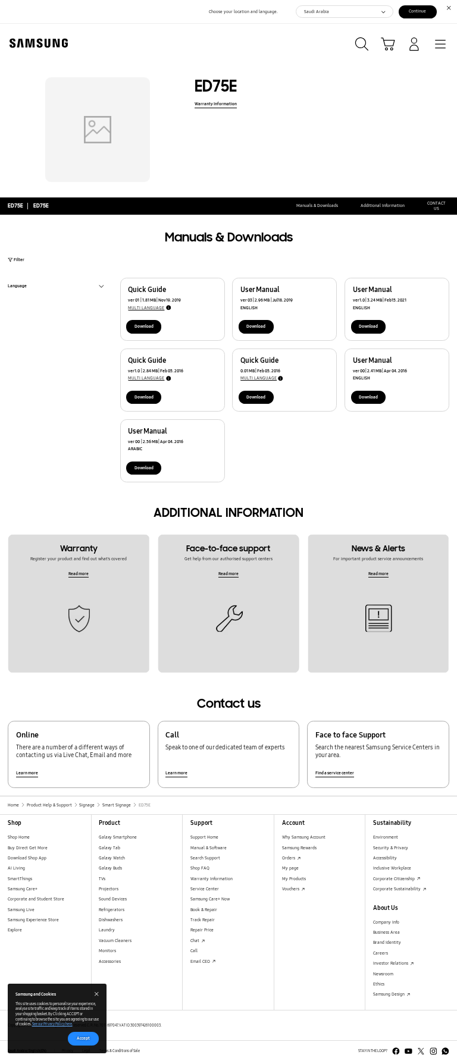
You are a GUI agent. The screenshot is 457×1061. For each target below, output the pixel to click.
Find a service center (334, 773)
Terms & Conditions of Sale (119, 1051)
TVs (102, 878)
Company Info (386, 922)
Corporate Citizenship (394, 878)
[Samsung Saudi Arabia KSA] (36, 43)
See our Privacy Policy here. (52, 1024)
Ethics (378, 984)
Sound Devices (113, 899)
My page (290, 868)
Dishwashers (111, 919)
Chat (195, 940)
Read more (78, 573)
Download (144, 326)
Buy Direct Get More (28, 847)
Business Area (386, 932)
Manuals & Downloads (317, 205)
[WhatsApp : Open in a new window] (445, 1051)
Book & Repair (203, 909)
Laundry (107, 930)
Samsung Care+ (22, 889)
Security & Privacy (390, 847)
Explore (15, 930)
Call (194, 950)
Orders (289, 858)
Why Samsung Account (303, 837)
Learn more (27, 773)
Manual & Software (208, 847)
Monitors (107, 950)
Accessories (110, 961)
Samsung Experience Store (33, 919)
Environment (385, 837)
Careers (380, 953)
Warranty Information (216, 103)
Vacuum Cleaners (115, 940)
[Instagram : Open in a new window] (433, 1051)
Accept (83, 1038)
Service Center (204, 889)
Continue (417, 11)
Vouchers (291, 889)
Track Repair (202, 919)
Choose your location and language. (243, 11)
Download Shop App (27, 858)
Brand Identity (387, 942)
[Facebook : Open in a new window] (396, 1051)
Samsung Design (389, 994)
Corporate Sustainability (397, 889)
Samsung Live (21, 909)
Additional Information (383, 205)
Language (17, 287)
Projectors (108, 889)
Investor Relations (391, 963)
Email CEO (200, 961)
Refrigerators (111, 909)
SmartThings (20, 878)
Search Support (205, 858)
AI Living (16, 868)
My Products (294, 878)
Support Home (204, 837)
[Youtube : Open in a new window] (408, 1051)
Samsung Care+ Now (210, 899)
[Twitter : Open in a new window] (421, 1051)
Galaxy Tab (109, 847)
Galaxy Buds (110, 868)
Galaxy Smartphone (118, 837)
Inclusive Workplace (392, 868)
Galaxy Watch (112, 858)
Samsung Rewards (299, 847)
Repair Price (202, 930)
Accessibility (385, 858)
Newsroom (383, 974)
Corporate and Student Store (36, 899)
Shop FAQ (199, 868)
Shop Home (19, 837)
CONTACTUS (436, 206)
